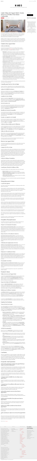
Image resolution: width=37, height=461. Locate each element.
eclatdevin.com (29, 435)
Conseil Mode (23, 450)
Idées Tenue (23, 451)
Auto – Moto (21, 434)
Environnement (22, 438)
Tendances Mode (24, 454)
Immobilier (21, 441)
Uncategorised (22, 456)
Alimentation (21, 428)
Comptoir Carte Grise (29, 437)
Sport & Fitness (24, 446)
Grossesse (21, 439)
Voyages (6, 421)
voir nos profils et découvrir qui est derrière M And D (31, 32)
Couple (23, 444)
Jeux (20, 442)
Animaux (21, 429)
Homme (21, 440)
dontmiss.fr (28, 436)
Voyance (21, 457)
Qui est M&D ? (13, 428)
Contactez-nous (14, 431)
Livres (22, 431)
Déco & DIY (23, 445)
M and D (18, 5)
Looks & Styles (24, 452)
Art (20, 430)
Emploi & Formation (22, 437)
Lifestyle (21, 443)
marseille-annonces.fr (29, 434)
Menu (3, 1)
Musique (23, 432)
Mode (21, 449)
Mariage (23, 453)
